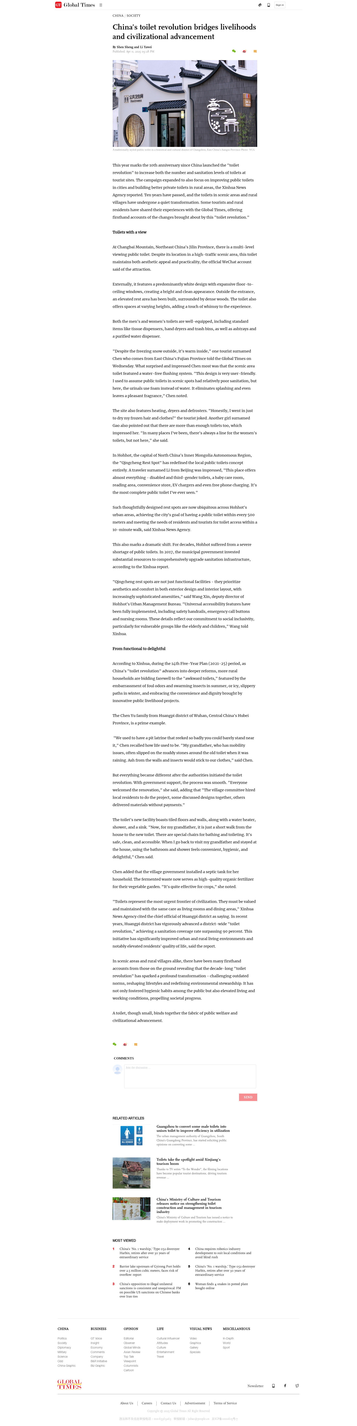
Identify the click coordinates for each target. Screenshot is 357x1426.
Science (63, 1356)
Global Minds (132, 1347)
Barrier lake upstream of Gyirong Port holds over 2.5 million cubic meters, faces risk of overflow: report (150, 1270)
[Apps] (267, 5)
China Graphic (67, 1365)
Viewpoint (130, 1361)
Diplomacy (64, 1347)
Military (62, 1352)
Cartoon (129, 1370)
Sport (226, 1347)
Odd (60, 1361)
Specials (195, 1352)
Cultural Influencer (168, 1338)
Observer (129, 1343)
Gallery (194, 1347)
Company (97, 1356)
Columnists (131, 1365)
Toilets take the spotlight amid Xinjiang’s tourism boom (189, 1161)
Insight (95, 1343)
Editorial (129, 1338)
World (226, 1343)
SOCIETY (133, 16)
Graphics (195, 1343)
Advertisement (195, 1403)
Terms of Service (225, 1403)
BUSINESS (98, 1329)
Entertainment (165, 1352)
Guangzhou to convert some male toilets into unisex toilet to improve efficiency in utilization (193, 1128)
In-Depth (228, 1338)
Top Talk (129, 1356)
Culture (161, 1347)
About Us (126, 1403)
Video (193, 1338)
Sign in (280, 5)
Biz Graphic (98, 1365)
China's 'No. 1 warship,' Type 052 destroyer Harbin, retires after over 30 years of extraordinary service (150, 1253)
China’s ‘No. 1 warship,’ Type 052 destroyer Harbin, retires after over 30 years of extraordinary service (225, 1270)
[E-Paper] (260, 5)
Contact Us (168, 1403)
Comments (98, 1352)
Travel (160, 1356)
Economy (96, 1347)
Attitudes (162, 1343)
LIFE (160, 1329)
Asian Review (132, 1352)
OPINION (131, 1329)
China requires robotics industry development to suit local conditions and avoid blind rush (223, 1253)
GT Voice (96, 1338)
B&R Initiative (99, 1361)
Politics (62, 1338)
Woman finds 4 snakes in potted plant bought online (221, 1286)
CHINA (118, 16)
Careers (147, 1403)
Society (62, 1343)
